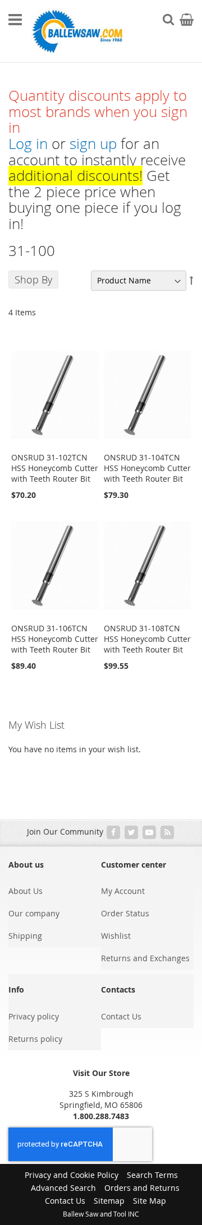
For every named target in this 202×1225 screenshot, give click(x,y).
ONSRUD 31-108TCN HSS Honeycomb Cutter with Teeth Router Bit (147, 639)
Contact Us (121, 1016)
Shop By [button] (33, 279)
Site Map (149, 1200)
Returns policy (35, 1038)
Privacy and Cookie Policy (71, 1175)
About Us (25, 891)
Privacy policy (33, 1016)
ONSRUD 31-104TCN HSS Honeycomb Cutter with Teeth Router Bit (147, 468)
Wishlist (116, 935)
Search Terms (152, 1175)
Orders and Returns (142, 1187)
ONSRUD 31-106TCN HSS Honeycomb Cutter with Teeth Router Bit (54, 639)
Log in (28, 143)
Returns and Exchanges (145, 958)
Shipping (25, 935)
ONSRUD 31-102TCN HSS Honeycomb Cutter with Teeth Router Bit (54, 468)
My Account (123, 891)
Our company (33, 913)
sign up (93, 143)
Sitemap (109, 1200)
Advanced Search (63, 1187)
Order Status (125, 913)
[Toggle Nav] (15, 19)
